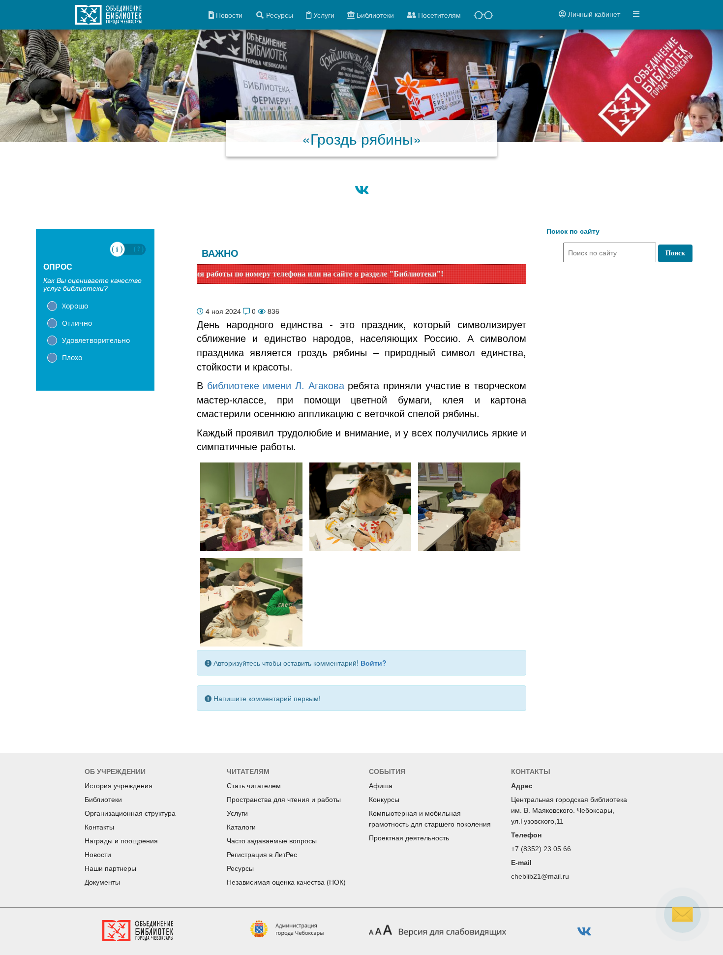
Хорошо (75, 305)
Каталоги (241, 827)
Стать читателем (254, 786)
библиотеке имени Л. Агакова (273, 385)
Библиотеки (103, 799)
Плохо (72, 357)
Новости (98, 855)
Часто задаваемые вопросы (272, 841)
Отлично (77, 323)
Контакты (99, 827)
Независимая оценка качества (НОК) (286, 882)
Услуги (237, 813)
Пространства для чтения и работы (284, 799)
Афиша (380, 786)
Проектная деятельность (409, 838)
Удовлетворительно (96, 340)
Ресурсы (240, 868)
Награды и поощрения (121, 841)
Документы (102, 882)
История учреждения (118, 786)
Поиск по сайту (573, 231)
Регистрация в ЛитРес (262, 855)
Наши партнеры (110, 868)
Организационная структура (130, 813)
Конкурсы (384, 799)
